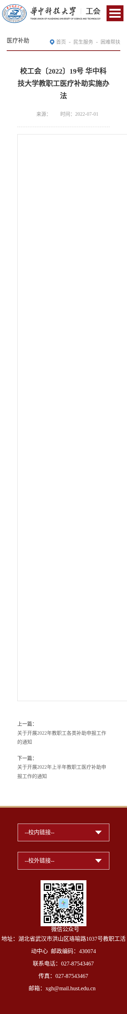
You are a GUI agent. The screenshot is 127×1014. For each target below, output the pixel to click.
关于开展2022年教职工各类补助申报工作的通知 (61, 738)
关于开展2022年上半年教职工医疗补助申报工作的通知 (61, 771)
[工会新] (51, 8)
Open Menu (115, 13)
